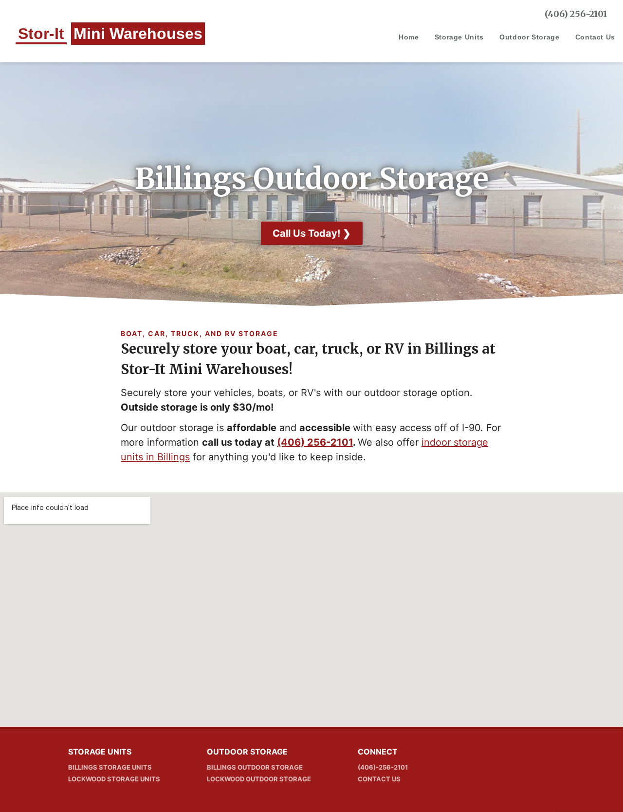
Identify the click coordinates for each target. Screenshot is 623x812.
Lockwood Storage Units (114, 779)
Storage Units (459, 37)
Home (409, 37)
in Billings (166, 457)
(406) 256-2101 (576, 13)
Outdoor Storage (529, 37)
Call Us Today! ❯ (312, 233)
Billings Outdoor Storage (255, 767)
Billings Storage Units (110, 767)
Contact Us (595, 37)
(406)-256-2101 (383, 767)
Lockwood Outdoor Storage (259, 779)
